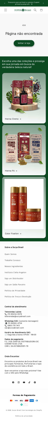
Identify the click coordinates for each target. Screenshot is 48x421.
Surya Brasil (17, 410)
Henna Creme (12, 119)
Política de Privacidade (15, 290)
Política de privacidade (24, 416)
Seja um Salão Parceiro (15, 284)
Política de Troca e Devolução (18, 296)
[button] (6, 10)
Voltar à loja (24, 43)
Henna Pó (10, 171)
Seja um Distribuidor (14, 278)
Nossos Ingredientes (14, 266)
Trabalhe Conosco (13, 260)
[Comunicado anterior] (4, 3)
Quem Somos (10, 254)
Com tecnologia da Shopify (32, 410)
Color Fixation (12, 233)
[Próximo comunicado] (43, 3)
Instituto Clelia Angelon (15, 272)
